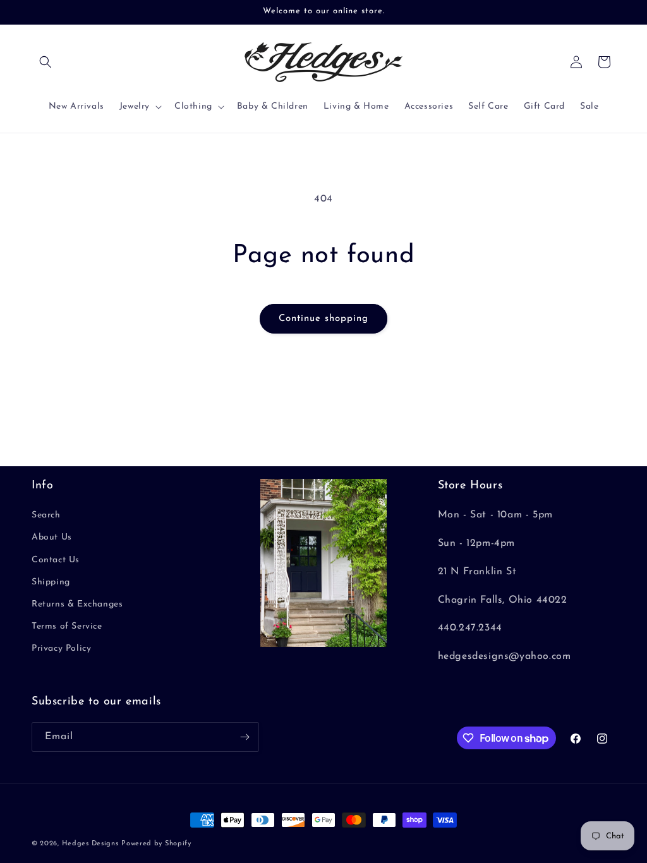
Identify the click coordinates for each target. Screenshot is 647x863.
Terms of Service (67, 626)
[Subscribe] (244, 737)
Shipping (51, 582)
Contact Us (56, 560)
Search (46, 515)
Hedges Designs (90, 843)
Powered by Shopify (156, 843)
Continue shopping (323, 318)
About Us (52, 537)
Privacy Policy (61, 648)
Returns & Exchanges (77, 604)
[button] (45, 62)
